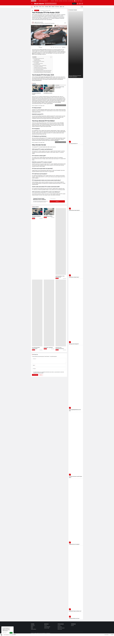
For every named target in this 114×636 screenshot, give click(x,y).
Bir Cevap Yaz (35, 354)
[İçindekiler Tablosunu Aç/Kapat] (51, 57)
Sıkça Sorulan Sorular (36, 64)
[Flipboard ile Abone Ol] (40, 47)
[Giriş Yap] (82, 3)
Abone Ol (74, 3)
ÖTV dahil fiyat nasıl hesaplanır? (39, 69)
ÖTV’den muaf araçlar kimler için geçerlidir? (41, 68)
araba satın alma (43, 49)
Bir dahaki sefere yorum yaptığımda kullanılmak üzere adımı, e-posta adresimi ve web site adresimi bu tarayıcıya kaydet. (48, 372)
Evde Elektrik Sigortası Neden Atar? (75, 611)
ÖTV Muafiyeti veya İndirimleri (39, 63)
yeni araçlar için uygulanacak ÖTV (45, 76)
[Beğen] (51, 47)
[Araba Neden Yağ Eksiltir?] (49, 315)
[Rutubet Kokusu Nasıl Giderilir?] (75, 178)
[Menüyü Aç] (32, 3)
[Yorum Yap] (56, 47)
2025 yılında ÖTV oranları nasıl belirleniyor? (40, 65)
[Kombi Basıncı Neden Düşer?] (75, 245)
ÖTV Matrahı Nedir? (37, 59)
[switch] (81, 6)
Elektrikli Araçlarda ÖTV (37, 60)
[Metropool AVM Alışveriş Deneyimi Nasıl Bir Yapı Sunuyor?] (75, 44)
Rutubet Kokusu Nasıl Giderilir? (74, 210)
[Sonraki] (38, 1)
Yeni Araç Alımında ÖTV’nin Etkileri (38, 61)
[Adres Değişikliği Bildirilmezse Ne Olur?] (75, 378)
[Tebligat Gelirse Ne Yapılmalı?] (75, 512)
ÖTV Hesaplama (36, 62)
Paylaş (112, 634)
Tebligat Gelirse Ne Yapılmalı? (74, 544)
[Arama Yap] (78, 3)
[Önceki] (36, 1)
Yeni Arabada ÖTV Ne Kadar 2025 (38, 58)
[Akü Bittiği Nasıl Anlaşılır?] (49, 90)
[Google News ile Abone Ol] (35, 47)
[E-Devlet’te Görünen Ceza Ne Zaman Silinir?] (75, 445)
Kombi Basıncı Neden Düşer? (74, 277)
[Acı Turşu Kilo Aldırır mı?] (75, 111)
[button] (80, 3)
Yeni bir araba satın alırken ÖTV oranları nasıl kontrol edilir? (43, 71)
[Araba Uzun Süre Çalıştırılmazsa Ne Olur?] (61, 315)
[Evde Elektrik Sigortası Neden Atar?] (75, 578)
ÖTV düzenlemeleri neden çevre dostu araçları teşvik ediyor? (43, 70)
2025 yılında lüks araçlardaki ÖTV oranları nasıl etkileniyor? (43, 72)
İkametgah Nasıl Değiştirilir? (74, 343)
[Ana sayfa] (31, 6)
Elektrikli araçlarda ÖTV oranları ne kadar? (40, 67)
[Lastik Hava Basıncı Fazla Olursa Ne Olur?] (60, 90)
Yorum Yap (106, 634)
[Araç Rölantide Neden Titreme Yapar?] (37, 315)
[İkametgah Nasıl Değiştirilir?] (75, 311)
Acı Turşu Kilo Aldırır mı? (73, 143)
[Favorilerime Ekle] (54, 47)
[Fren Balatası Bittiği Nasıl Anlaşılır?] (37, 90)
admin (36, 22)
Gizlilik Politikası (4, 632)
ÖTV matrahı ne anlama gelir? (39, 66)
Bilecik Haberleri (39, 3)
